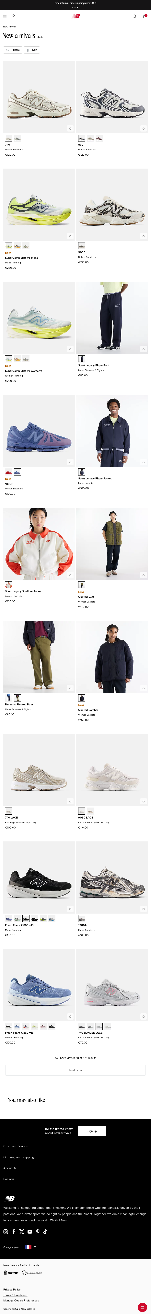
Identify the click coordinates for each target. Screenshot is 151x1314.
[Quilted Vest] (143, 575)
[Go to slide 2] (75, 7)
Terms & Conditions (15, 1295)
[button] (13, 16)
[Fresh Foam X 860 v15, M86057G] (34, 919)
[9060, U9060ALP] (81, 246)
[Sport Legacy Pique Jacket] (143, 462)
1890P (9, 484)
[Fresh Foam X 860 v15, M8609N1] (51, 919)
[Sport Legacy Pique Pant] (143, 349)
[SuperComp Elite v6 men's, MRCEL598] (8, 246)
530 (80, 144)
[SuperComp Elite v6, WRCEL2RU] (17, 359)
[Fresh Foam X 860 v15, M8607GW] (25, 919)
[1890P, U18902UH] (8, 472)
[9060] (143, 236)
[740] (70, 128)
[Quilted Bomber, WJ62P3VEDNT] (81, 698)
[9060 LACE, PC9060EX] (90, 811)
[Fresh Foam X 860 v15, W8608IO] (34, 1026)
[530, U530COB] (90, 138)
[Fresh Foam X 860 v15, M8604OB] (43, 919)
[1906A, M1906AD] (81, 919)
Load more (75, 1070)
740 (7, 144)
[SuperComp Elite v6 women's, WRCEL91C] (8, 359)
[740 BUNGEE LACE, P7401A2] (90, 1026)
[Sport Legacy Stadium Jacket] (70, 575)
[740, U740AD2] (8, 138)
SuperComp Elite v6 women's (23, 371)
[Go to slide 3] (78, 7)
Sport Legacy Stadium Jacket (23, 591)
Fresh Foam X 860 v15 (19, 925)
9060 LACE (85, 817)
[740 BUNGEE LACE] (143, 1016)
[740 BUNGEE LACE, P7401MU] (81, 1026)
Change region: (11, 1247)
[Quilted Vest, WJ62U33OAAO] (81, 585)
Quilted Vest (86, 597)
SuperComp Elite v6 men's (22, 258)
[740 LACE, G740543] (8, 811)
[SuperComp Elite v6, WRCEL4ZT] (25, 359)
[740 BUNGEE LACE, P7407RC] (107, 1026)
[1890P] (70, 462)
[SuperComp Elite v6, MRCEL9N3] (25, 246)
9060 (81, 252)
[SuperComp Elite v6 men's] (70, 236)
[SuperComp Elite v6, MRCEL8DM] (17, 246)
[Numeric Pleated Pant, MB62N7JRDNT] (8, 698)
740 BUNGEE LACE (90, 1033)
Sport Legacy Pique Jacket (95, 478)
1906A (82, 925)
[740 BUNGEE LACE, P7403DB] (99, 1026)
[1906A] (143, 909)
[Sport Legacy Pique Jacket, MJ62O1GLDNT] (81, 472)
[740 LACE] (70, 801)
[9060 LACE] (143, 801)
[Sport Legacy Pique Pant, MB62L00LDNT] (81, 359)
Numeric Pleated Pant (19, 704)
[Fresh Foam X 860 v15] (70, 909)
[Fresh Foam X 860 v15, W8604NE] (8, 1026)
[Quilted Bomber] (143, 688)
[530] (143, 128)
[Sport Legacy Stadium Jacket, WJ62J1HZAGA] (8, 585)
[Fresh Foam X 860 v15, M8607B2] (8, 919)
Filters (14, 50)
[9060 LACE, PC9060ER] (81, 811)
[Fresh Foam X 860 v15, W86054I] (51, 1026)
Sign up (92, 1131)
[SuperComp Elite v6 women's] (70, 349)
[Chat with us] (142, 1307)
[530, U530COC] (81, 138)
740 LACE (11, 817)
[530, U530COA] (99, 138)
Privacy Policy (11, 1289)
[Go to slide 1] (73, 7)
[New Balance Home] (75, 16)
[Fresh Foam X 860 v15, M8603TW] (17, 919)
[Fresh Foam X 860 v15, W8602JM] (25, 1026)
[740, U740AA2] (17, 138)
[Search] (134, 16)
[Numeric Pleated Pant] (70, 688)
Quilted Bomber (88, 710)
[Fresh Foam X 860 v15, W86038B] (17, 1026)
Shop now (95, 3)
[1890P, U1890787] (17, 472)
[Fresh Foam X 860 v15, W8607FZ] (43, 1026)
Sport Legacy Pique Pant (93, 365)
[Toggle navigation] (5, 16)
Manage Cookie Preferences (21, 1300)
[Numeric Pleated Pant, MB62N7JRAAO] (17, 698)
